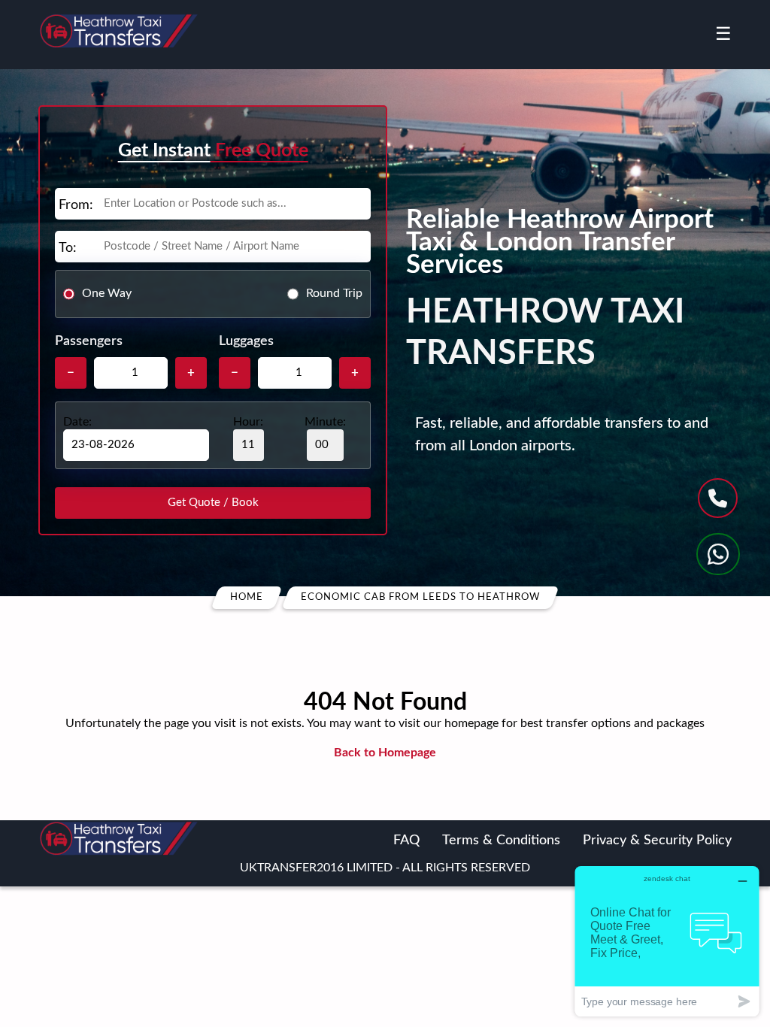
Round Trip (334, 293)
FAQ (406, 840)
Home (246, 597)
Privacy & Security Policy (657, 840)
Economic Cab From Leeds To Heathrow (420, 597)
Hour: (248, 422)
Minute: (325, 422)
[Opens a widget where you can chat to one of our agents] (667, 941)
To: (68, 248)
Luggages (246, 341)
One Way (107, 293)
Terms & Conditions (501, 840)
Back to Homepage (385, 753)
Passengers (89, 341)
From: (76, 205)
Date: (77, 422)
